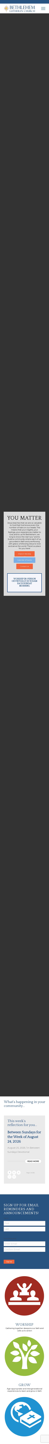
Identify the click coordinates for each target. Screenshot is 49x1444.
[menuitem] (42, 8)
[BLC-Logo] (20, 8)
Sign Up (9, 1262)
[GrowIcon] (24, 1356)
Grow (25, 1385)
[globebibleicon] (24, 1417)
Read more (33, 1161)
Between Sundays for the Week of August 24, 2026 (24, 1137)
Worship (24, 1325)
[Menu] (42, 8)
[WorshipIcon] (24, 1296)
